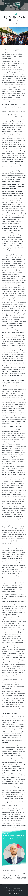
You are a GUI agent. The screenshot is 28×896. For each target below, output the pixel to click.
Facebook (11, 893)
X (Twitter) (16, 893)
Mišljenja (14, 14)
